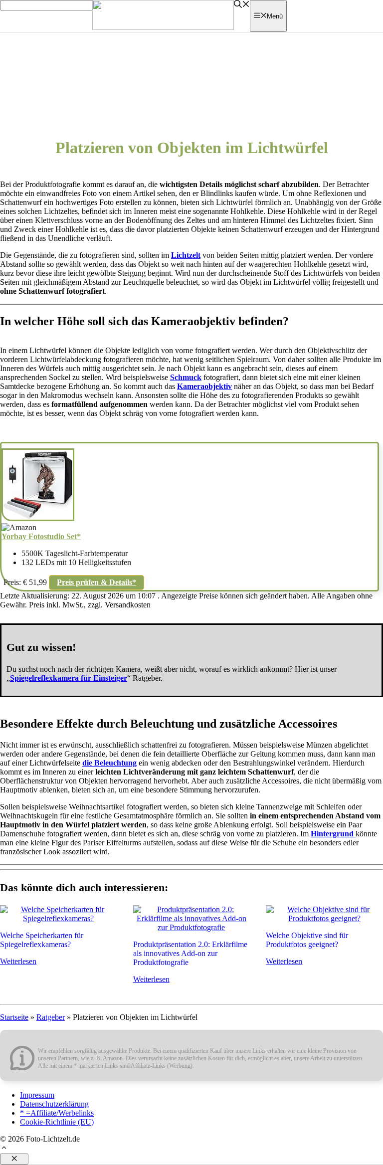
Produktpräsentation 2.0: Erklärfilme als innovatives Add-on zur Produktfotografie (190, 953)
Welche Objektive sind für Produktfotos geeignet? (307, 940)
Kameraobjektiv (204, 386)
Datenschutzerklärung (54, 1104)
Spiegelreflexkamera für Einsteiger (68, 678)
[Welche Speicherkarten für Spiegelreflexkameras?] (58, 918)
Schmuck (185, 377)
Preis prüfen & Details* (96, 582)
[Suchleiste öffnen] (242, 5)
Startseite (14, 1017)
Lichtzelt (185, 255)
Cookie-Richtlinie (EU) (57, 1122)
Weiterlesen (18, 961)
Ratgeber (50, 1017)
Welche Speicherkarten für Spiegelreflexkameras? (41, 940)
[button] (4, 1149)
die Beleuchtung (109, 763)
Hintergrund (333, 833)
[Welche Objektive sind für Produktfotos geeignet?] (324, 918)
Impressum (37, 1095)
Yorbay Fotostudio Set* (41, 536)
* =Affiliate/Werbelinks (57, 1113)
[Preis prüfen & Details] (37, 518)
